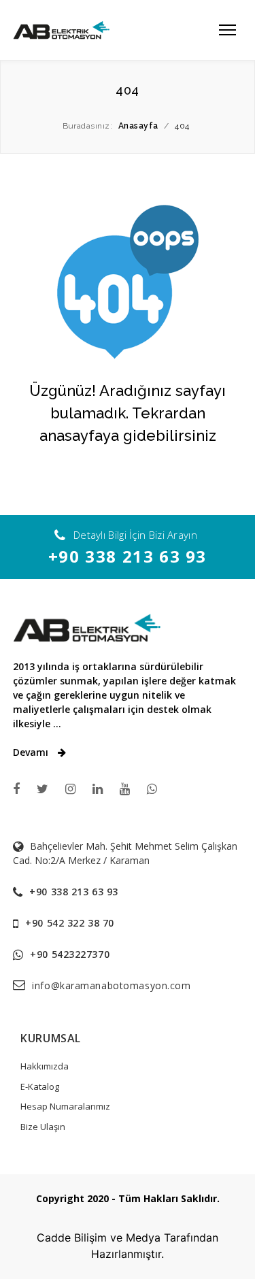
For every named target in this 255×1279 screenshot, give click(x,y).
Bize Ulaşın (42, 1126)
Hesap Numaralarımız (65, 1106)
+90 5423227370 (69, 954)
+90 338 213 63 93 (127, 556)
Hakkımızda (44, 1066)
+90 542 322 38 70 (69, 922)
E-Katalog (39, 1086)
